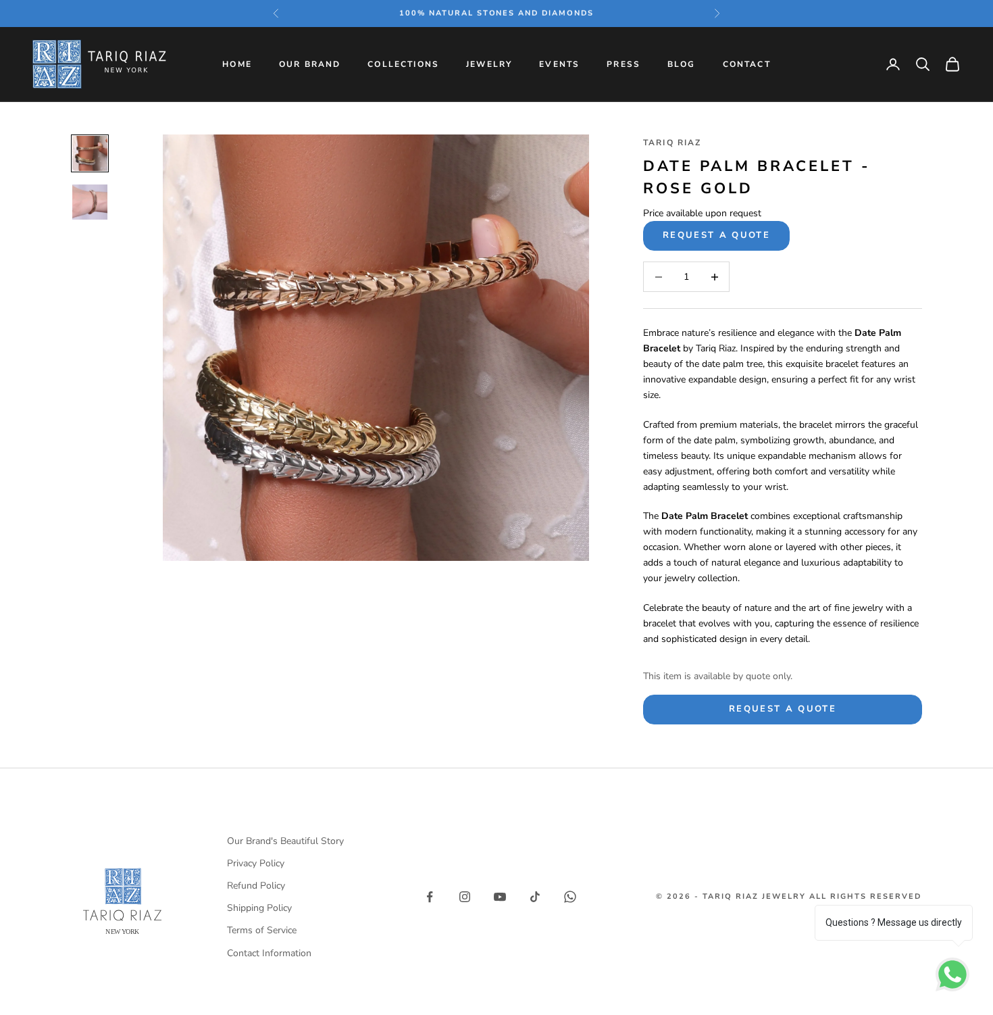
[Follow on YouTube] (500, 896)
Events (559, 64)
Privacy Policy (255, 863)
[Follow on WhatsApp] (570, 896)
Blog (681, 64)
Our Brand (309, 64)
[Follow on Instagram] (465, 896)
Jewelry (489, 64)
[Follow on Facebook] (429, 896)
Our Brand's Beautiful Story (285, 841)
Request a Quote (716, 235)
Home (237, 64)
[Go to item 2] (90, 202)
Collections (403, 64)
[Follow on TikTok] (535, 896)
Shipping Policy (259, 907)
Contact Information (269, 953)
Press (623, 64)
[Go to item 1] (90, 153)
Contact (747, 64)
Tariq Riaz (672, 142)
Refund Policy (256, 885)
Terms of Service (262, 930)
